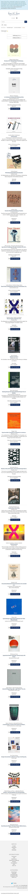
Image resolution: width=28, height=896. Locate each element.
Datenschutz (14, 859)
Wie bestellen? (14, 862)
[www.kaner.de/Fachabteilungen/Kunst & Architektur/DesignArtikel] (7, 31)
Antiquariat (14, 873)
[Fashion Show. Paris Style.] (14, 496)
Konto (14, 848)
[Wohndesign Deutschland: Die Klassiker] (14, 161)
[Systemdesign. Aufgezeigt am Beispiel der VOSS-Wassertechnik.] (14, 607)
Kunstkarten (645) (14, 875)
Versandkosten (24, 885)
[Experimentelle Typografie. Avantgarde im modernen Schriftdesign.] (14, 421)
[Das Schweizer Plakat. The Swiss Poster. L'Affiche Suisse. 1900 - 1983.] (14, 814)
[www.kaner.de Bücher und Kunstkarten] (14, 13)
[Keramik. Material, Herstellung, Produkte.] (14, 199)
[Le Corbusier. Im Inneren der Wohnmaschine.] (14, 85)
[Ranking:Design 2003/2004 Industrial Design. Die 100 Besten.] (14, 380)
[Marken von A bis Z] (14, 345)
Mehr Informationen (15, 72)
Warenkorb (14, 847)
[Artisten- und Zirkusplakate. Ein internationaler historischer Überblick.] (14, 780)
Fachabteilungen (14, 874)
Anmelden (13, 18)
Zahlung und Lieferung (14, 860)
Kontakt (14, 846)
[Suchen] (25, 22)
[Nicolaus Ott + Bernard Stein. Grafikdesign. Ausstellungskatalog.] (14, 49)
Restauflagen (14, 872)
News (14, 864)
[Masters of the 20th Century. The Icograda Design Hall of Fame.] (14, 457)
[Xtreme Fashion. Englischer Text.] (14, 307)
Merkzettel (14, 849)
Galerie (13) (14, 877)
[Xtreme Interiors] (14, 532)
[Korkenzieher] (14, 125)
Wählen (17, 35)
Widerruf (14, 861)
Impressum (14, 856)
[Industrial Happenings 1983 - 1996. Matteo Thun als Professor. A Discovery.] (14, 677)
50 (17, 37)
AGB (14, 857)
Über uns (14, 865)
